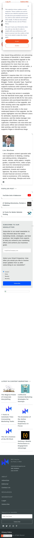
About (4, 476)
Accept (17, 41)
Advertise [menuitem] (5, 480)
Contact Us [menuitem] (6, 487)
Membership (7, 497)
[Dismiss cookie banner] (28, 6)
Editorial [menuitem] (5, 484)
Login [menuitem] (4, 500)
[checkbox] (17, 275)
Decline (17, 45)
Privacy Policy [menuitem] (7, 532)
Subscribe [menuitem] (6, 504)
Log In (8, 2)
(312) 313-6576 (14, 470)
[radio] (17, 272)
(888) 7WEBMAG (15, 468)
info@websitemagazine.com (18, 466)
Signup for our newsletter (9, 512)
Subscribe (24, 2)
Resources (7, 492)
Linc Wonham (8, 150)
